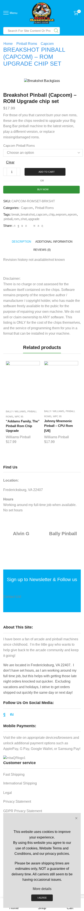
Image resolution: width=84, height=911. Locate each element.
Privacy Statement (17, 801)
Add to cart (47, 172)
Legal (7, 793)
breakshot (28, 214)
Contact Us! (12, 596)
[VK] (22, 225)
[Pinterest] (26, 225)
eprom (72, 214)
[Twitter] (14, 225)
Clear (10, 162)
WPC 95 (19, 416)
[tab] (21, 242)
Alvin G (21, 533)
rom (16, 219)
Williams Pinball (18, 437)
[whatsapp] (38, 225)
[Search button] (56, 30)
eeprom (61, 214)
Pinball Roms (26, 43)
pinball (8, 219)
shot (24, 219)
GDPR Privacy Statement (22, 811)
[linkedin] (34, 225)
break (15, 214)
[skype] (41, 225)
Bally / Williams (16, 411)
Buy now (42, 189)
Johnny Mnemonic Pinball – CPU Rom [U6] (58, 425)
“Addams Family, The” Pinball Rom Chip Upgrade (23, 426)
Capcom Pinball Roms (19, 145)
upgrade (33, 219)
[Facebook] (18, 225)
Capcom (47, 43)
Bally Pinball (63, 533)
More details (42, 889)
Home (8, 43)
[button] (7, 403)
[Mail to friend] (30, 225)
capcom (41, 214)
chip (51, 214)
